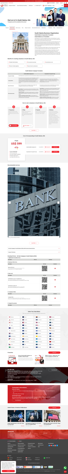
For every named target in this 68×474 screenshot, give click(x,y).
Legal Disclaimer (20, 451)
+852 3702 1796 (15, 457)
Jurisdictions (20, 8)
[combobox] (61, 3)
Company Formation (12, 5)
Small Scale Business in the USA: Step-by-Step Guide (16, 424)
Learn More (33, 130)
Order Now (55, 147)
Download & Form (59, 27)
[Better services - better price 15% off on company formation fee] (39, 359)
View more (54, 352)
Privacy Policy (10, 448)
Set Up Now (66, 5)
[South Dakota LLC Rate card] (55, 286)
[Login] (66, 3)
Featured (7, 27)
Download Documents (31, 443)
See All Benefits (18, 400)
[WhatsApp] (65, 467)
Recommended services (36, 27)
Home (8, 8)
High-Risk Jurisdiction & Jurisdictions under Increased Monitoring (21, 447)
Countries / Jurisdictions (32, 446)
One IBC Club (38, 5)
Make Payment (40, 443)
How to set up (18, 27)
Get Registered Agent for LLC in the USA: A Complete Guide (33, 424)
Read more (22, 425)
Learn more (45, 433)
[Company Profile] (55, 298)
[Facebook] (49, 445)
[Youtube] (51, 445)
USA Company (27, 125)
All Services (31, 5)
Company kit (48, 147)
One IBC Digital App (48, 5)
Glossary (29, 448)
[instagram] (55, 445)
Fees (22, 27)
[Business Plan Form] (55, 268)
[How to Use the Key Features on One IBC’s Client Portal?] (12, 359)
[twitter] (57, 445)
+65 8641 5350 (48, 457)
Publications (44, 27)
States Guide (12, 27)
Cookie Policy (10, 451)
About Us (9, 443)
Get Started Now (14, 125)
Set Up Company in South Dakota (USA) (28, 8)
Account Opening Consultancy (22, 5)
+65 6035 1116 (33, 457)
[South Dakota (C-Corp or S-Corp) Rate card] (55, 279)
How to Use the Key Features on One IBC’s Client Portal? (25, 356)
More (53, 5)
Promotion (50, 27)
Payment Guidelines (21, 443)
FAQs (54, 27)
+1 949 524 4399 (33, 459)
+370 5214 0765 (15, 459)
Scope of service (28, 27)
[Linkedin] (53, 445)
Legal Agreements (10, 446)
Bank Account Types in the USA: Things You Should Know (52, 424)
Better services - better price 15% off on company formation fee (52, 356)
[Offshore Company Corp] (4, 5)
